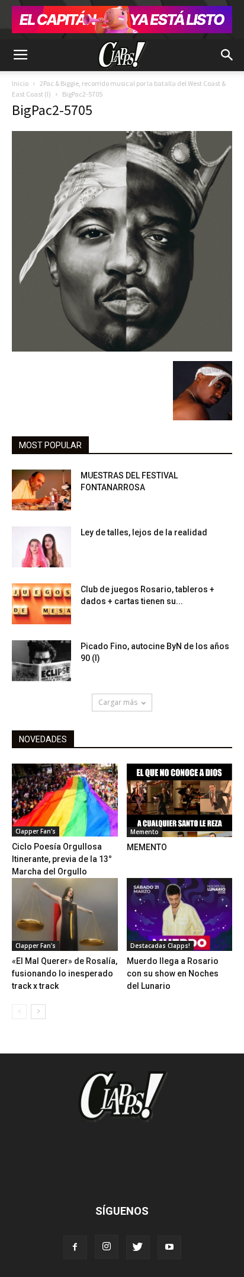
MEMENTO (147, 847)
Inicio (20, 83)
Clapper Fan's (35, 831)
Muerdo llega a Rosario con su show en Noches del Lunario (173, 973)
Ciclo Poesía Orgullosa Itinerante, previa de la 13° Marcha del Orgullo (62, 859)
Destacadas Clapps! (160, 945)
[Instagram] (106, 1247)
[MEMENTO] (180, 800)
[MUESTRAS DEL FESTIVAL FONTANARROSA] (41, 490)
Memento (144, 832)
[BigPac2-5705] (122, 348)
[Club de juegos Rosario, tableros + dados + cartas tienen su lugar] (41, 603)
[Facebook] (75, 1247)
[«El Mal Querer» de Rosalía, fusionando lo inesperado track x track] (65, 914)
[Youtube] (169, 1247)
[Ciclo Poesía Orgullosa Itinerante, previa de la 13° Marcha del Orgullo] (65, 800)
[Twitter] (138, 1247)
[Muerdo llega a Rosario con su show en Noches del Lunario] (180, 914)
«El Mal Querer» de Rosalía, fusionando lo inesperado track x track (64, 973)
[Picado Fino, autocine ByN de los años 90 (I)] (41, 660)
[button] (227, 55)
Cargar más (117, 702)
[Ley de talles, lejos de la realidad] (41, 546)
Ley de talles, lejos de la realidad (144, 532)
